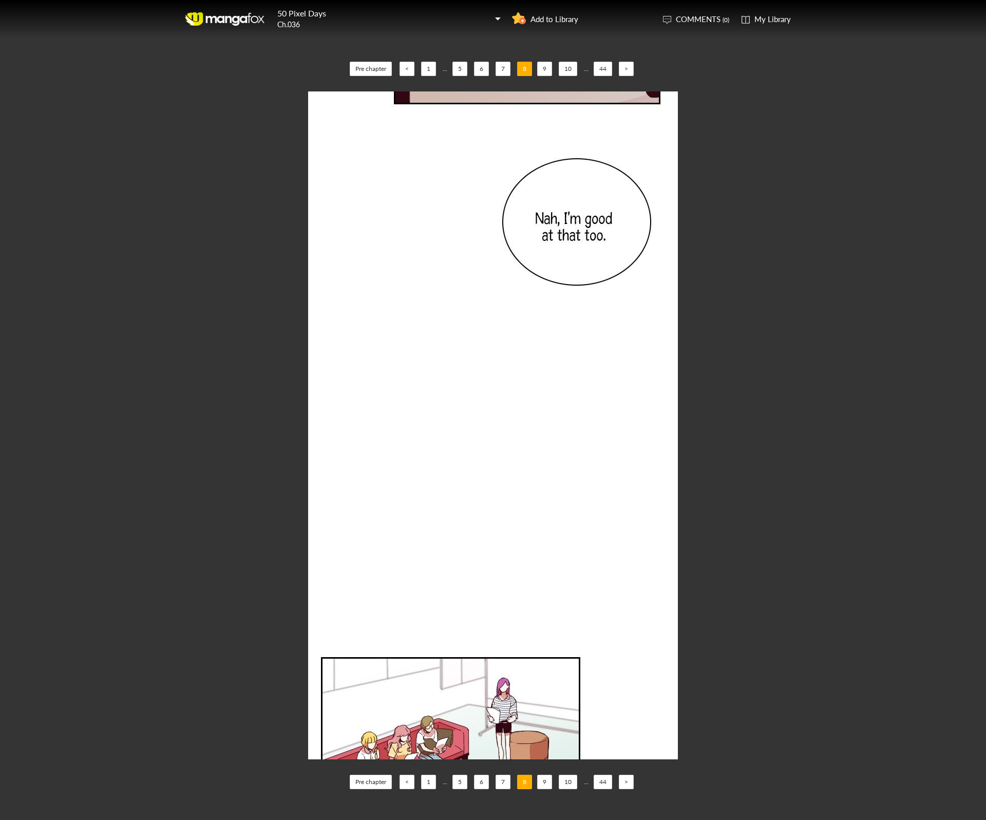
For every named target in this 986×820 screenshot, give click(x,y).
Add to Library (554, 19)
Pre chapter (370, 68)
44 (602, 68)
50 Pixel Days (301, 13)
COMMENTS (702, 19)
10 (568, 68)
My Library (772, 19)
